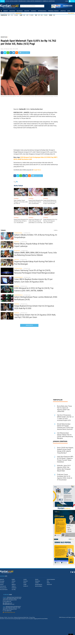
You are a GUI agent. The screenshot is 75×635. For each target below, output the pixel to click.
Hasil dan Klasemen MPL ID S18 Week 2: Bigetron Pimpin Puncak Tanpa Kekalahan (65, 459)
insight (6, 11)
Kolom (24, 582)
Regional (13, 584)
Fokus (13, 582)
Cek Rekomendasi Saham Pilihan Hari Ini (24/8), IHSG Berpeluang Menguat (65, 435)
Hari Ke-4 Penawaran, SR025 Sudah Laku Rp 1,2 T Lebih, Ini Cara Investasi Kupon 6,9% (65, 417)
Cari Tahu (14, 589)
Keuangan (20, 11)
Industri (26, 11)
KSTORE (7, 1)
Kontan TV (25, 586)
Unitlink (37, 582)
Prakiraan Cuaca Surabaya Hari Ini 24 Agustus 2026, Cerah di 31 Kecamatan (64, 477)
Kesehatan (14, 587)
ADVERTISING (52, 1)
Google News (37, 170)
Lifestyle (63, 11)
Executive (25, 581)
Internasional (42, 11)
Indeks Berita (29, 325)
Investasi (12, 11)
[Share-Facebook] (2, 52)
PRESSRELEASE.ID (22, 1)
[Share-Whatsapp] (8, 52)
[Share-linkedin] (11, 52)
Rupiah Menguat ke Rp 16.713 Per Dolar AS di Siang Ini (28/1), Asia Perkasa (50, 221)
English (13, 579)
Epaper (2, 1)
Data (68, 11)
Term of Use (10, 617)
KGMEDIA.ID (45, 1)
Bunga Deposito (38, 584)
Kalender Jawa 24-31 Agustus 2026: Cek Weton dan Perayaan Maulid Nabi (64, 468)
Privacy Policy (32, 617)
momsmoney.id (18, 277)
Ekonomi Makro (38, 586)
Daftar (72, 1)
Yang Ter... (14, 586)
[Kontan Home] (1, 11)
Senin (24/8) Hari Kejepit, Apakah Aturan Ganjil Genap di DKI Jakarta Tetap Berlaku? (65, 450)
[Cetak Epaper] (61, 7)
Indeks (56, 230)
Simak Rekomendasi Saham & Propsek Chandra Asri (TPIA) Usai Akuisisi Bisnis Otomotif (65, 426)
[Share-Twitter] (5, 52)
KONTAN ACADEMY (14, 1)
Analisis (25, 579)
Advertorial (49, 584)
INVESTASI (4, 37)
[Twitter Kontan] (72, 572)
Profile (5, 617)
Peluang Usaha (3, 587)
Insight (24, 584)
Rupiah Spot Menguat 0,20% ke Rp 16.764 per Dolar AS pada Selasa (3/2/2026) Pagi (35, 221)
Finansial (16, 304)
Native (48, 582)
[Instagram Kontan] (74, 572)
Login (66, 1)
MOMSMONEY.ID (38, 1)
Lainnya (72, 13)
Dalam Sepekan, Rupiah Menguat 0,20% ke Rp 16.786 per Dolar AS (21, 202)
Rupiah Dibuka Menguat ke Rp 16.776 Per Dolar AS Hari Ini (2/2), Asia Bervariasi (21, 221)
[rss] (16, 52)
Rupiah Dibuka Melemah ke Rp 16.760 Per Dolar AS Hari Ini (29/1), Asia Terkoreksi (49, 202)
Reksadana (37, 581)
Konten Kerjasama (51, 579)
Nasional (33, 11)
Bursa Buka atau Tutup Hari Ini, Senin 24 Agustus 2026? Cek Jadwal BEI (64, 408)
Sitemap (1, 617)
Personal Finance (53, 11)
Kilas (48, 581)
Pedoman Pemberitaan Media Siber (21, 617)
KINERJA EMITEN (30, 1)
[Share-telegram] (13, 52)
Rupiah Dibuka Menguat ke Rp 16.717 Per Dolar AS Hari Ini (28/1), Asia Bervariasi (36, 202)
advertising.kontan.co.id (9, 612)
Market (36, 579)
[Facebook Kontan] (70, 572)
